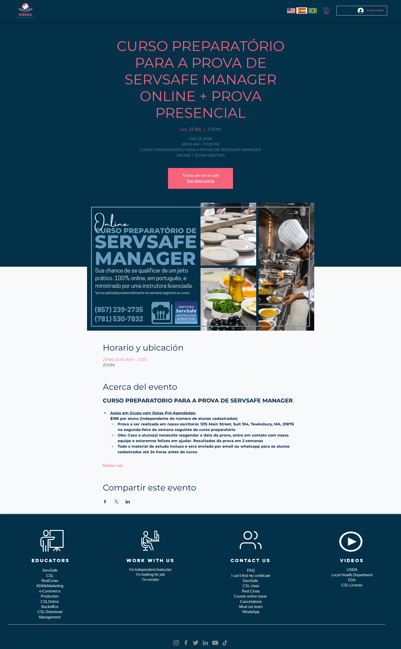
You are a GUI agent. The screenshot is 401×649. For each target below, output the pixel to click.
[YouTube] (215, 642)
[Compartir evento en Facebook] (105, 501)
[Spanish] (301, 10)
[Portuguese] (312, 10)
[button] (327, 10)
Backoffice (49, 607)
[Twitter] (195, 642)
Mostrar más (113, 466)
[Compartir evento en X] (116, 501)
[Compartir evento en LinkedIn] (128, 501)
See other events (200, 181)
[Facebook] (186, 642)
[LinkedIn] (205, 642)
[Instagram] (176, 642)
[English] (291, 10)
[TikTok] (225, 642)
